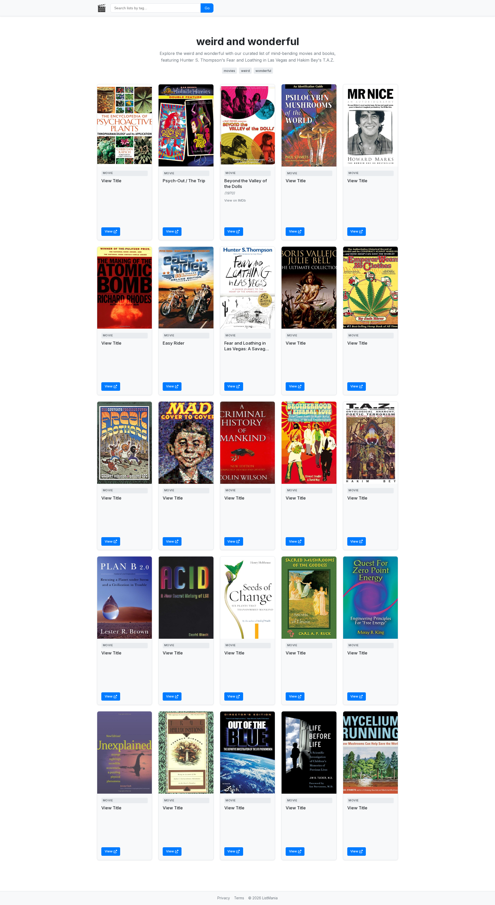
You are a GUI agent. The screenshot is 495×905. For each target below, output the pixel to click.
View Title (111, 180)
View (109, 231)
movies (229, 71)
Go (207, 8)
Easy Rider (174, 343)
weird (245, 71)
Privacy (223, 898)
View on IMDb (235, 200)
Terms (239, 898)
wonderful (263, 71)
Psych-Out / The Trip (184, 180)
